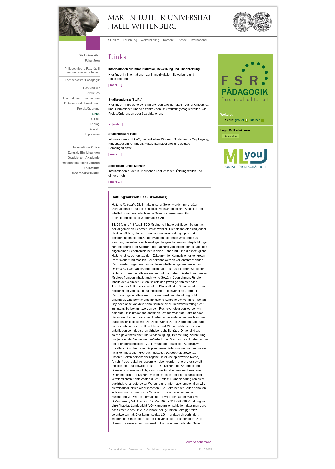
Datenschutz (136, 449)
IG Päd (95, 119)
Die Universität (89, 55)
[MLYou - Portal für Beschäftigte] (245, 173)
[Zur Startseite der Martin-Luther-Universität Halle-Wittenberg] (83, 21)
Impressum (92, 134)
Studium (113, 40)
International (199, 40)
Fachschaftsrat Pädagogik (82, 80)
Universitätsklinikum (85, 173)
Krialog (95, 124)
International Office (86, 147)
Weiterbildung (150, 40)
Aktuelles (93, 93)
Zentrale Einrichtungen (84, 152)
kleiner (255, 120)
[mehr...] (117, 124)
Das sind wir (91, 88)
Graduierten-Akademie (84, 157)
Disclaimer (153, 449)
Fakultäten (92, 60)
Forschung (130, 40)
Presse (182, 40)
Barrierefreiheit (117, 449)
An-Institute (91, 168)
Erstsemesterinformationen (82, 103)
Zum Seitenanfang (198, 442)
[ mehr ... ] (116, 85)
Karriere (168, 40)
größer (239, 120)
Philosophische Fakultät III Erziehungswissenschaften (82, 70)
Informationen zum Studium (81, 98)
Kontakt (95, 129)
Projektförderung (88, 108)
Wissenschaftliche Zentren (81, 163)
